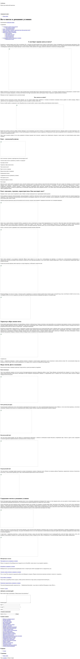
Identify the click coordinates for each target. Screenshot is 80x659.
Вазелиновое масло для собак (9, 637)
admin (13, 22)
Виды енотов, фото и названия (9, 32)
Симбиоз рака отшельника (8, 639)
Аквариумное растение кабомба (10, 644)
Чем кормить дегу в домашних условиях (9, 561)
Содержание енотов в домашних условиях (12, 38)
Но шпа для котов (7, 620)
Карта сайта (5, 16)
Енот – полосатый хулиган (8, 29)
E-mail (2, 607)
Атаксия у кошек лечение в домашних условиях (10, 572)
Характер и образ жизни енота (9, 31)
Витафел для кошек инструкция (10, 626)
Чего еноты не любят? (10, 27)
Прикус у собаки (6, 641)
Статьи (6, 588)
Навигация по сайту (4, 14)
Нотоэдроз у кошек (7, 643)
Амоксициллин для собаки (8, 624)
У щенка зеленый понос (8, 629)
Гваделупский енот (10, 36)
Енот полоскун (9, 33)
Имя (1, 604)
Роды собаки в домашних (5, 577)
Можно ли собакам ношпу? (9, 619)
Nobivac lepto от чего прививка (9, 628)
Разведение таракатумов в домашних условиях (10, 583)
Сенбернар (2, 3)
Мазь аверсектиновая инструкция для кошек (12, 635)
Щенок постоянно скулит (8, 634)
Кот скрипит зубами (7, 622)
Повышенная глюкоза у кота (9, 638)
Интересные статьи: (10, 39)
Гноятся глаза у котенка (8, 642)
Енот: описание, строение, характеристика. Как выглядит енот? (16, 30)
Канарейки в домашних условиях (7, 566)
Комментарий (3, 602)
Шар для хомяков (6, 623)
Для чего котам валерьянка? (9, 646)
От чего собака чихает (7, 631)
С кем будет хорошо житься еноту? (10, 26)
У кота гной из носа (7, 621)
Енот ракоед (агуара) (10, 34)
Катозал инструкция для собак (9, 640)
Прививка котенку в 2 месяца (9, 633)
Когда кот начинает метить (8, 632)
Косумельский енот (10, 35)
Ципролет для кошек (7, 625)
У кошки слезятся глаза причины (10, 630)
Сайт (1, 609)
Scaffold (4, 657)
